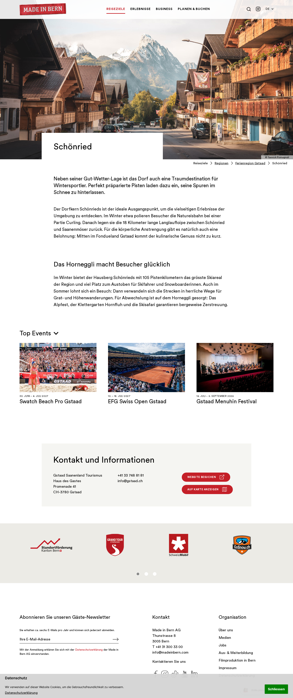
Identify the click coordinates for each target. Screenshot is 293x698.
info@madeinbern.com (170, 652)
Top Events (36, 333)
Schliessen (276, 689)
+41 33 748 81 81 (131, 475)
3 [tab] (154, 574)
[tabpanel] (51, 545)
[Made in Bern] (43, 9)
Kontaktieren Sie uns (169, 661)
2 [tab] (146, 574)
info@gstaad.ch (130, 481)
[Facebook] (155, 673)
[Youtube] (184, 673)
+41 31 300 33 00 (169, 647)
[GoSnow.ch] (242, 545)
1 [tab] (138, 574)
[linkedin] (194, 673)
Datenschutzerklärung (21, 692)
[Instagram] (164, 673)
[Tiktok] (174, 673)
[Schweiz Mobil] (178, 545)
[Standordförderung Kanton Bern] (51, 545)
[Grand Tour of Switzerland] (115, 545)
